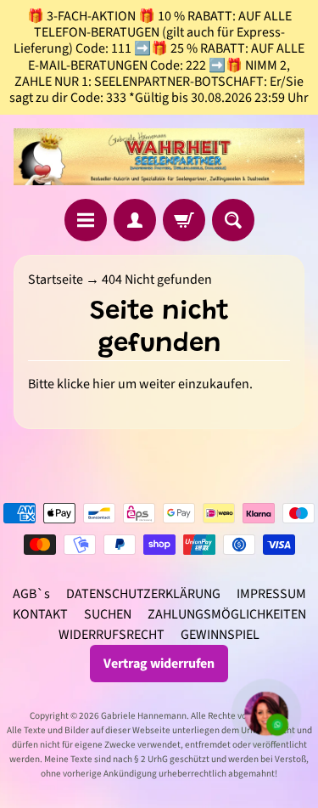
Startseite (55, 279)
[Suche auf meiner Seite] (233, 220)
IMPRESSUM (271, 594)
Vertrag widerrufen (159, 663)
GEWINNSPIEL (220, 634)
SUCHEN (107, 614)
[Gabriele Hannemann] (159, 156)
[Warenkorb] (184, 220)
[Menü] (85, 220)
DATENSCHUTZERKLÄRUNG (143, 594)
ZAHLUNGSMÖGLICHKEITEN (227, 614)
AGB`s (31, 594)
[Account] (135, 220)
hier (103, 384)
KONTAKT (40, 614)
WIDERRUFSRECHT (112, 634)
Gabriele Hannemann (144, 715)
